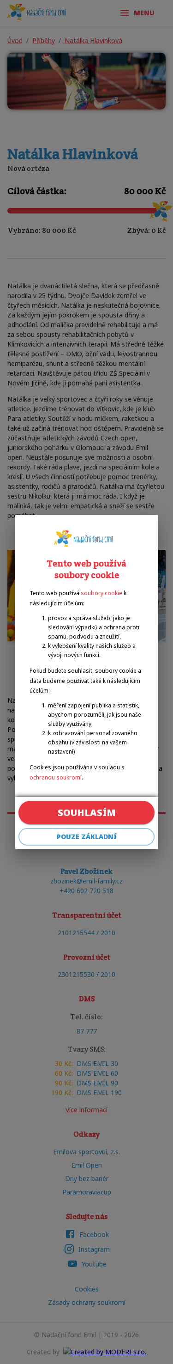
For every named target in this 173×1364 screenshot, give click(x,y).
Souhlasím (87, 812)
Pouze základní (87, 836)
